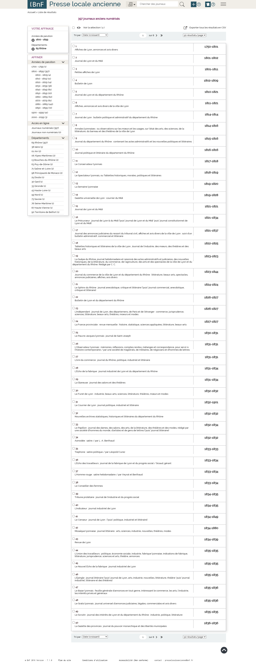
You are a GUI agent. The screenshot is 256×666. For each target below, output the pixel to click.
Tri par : (78, 35)
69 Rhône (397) (40, 142)
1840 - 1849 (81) (43, 89)
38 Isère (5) (37, 147)
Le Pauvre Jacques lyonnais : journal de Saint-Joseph (103, 336)
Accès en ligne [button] (40, 123)
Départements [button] (40, 137)
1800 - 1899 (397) (41, 71)
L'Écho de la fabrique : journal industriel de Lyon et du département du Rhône (116, 371)
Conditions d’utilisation (94, 660)
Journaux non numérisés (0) (46, 132)
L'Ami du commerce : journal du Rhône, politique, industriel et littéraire (112, 360)
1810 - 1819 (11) (43, 78)
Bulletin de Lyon (83, 83)
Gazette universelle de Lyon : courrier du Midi (99, 198)
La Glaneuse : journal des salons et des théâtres (100, 382)
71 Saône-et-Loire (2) (43, 168)
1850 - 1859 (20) (43, 93)
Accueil (32, 12)
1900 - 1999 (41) (40, 112)
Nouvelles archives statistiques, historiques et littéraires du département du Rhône (119, 416)
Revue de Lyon (83, 542)
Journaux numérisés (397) (45, 128)
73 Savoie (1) (38, 199)
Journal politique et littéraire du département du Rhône (104, 153)
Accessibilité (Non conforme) (133, 660)
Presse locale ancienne (85, 4)
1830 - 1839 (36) (43, 86)
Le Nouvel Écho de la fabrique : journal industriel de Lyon (105, 566)
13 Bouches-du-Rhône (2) (45, 160)
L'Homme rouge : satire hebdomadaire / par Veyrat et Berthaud (109, 474)
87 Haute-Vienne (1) (42, 207)
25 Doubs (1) (38, 177)
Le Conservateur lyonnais (88, 164)
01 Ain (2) (36, 151)
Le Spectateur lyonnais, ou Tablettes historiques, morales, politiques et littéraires (118, 175)
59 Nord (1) (37, 194)
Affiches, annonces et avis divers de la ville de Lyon (102, 106)
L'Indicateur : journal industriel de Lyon (95, 508)
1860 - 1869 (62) (43, 97)
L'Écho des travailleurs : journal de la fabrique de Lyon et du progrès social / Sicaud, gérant (123, 463)
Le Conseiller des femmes (89, 486)
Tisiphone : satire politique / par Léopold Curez (100, 452)
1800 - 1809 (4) (43, 75)
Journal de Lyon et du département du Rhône (99, 95)
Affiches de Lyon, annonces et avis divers (96, 49)
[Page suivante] (157, 35)
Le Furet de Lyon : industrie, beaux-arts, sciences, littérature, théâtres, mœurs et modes (121, 394)
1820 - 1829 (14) (43, 82)
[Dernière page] (162, 35)
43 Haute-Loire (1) (41, 190)
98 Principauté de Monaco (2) (47, 173)
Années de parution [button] (43, 61)
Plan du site (64, 660)
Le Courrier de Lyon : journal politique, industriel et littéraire (107, 405)
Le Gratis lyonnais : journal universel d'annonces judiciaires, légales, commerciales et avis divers (125, 603)
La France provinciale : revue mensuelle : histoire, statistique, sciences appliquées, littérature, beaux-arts (131, 324)
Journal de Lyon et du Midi (89, 61)
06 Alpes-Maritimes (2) (43, 155)
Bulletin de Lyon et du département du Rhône (99, 300)
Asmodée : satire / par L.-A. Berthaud (94, 440)
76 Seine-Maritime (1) (43, 203)
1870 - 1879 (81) (43, 100)
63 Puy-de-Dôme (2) (42, 164)
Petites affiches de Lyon (87, 72)
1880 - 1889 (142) (44, 104)
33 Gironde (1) (39, 186)
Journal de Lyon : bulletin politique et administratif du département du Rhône (116, 117)
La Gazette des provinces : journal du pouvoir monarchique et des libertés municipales (121, 626)
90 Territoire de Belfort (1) (45, 212)
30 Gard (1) (37, 181)
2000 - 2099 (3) (39, 117)
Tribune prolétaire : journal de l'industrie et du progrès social (107, 497)
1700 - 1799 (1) (39, 66)
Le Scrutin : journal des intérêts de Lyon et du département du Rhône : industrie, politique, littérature (129, 615)
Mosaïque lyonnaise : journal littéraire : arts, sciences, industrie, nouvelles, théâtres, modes (123, 531)
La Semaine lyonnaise (86, 186)
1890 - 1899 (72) (43, 108)
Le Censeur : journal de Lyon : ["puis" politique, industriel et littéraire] (111, 519)
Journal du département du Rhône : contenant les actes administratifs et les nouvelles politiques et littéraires (133, 141)
